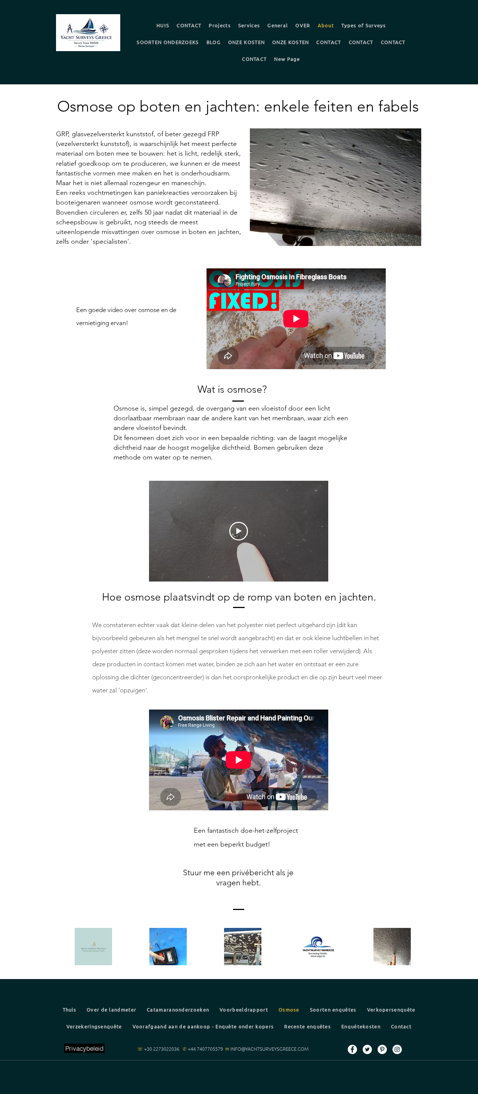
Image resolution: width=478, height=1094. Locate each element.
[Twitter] (367, 1049)
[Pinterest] (382, 1049)
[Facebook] (352, 1049)
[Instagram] (397, 1049)
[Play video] (238, 531)
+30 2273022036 (161, 1048)
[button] (363, 25)
